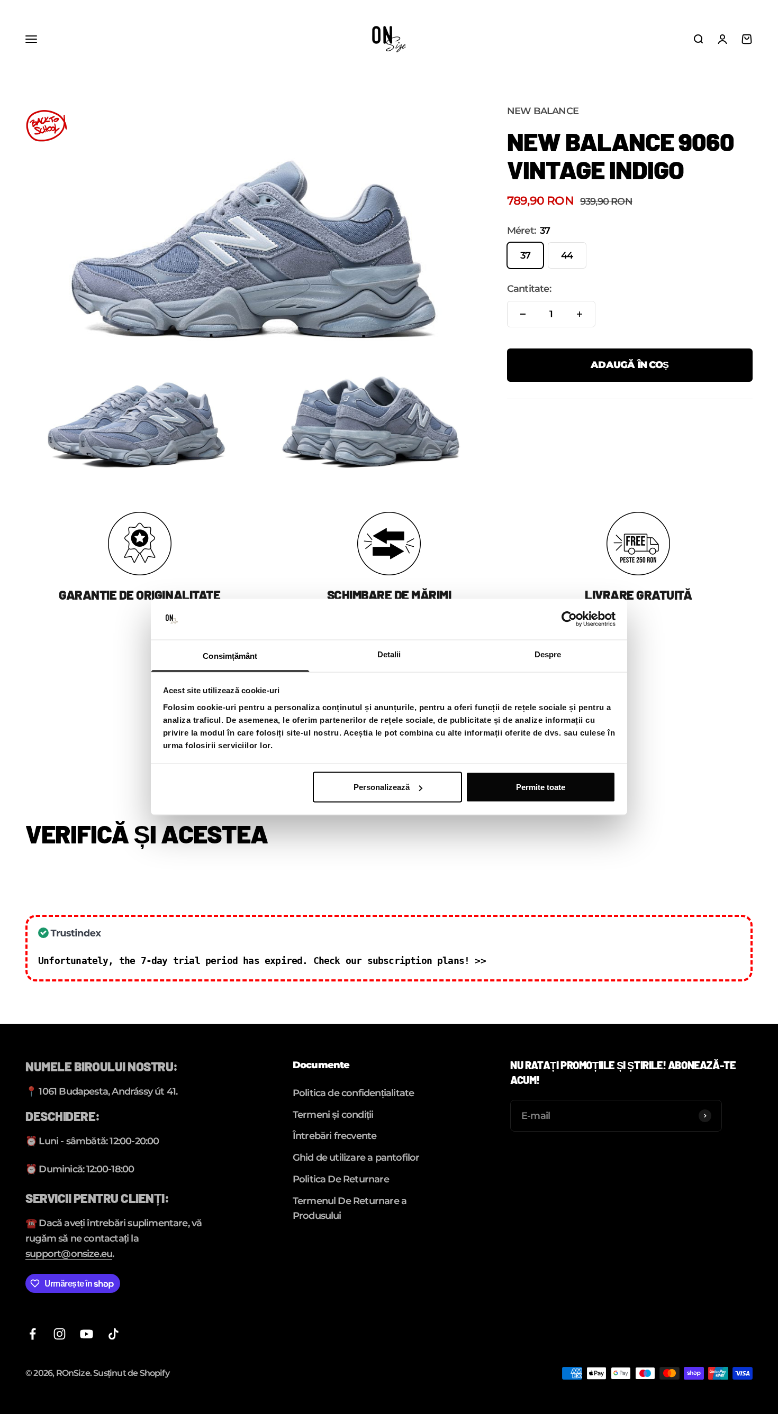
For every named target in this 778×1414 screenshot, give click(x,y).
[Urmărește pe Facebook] (32, 1334)
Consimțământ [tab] (230, 655)
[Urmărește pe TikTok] (113, 1334)
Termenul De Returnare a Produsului (349, 1208)
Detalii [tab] (389, 653)
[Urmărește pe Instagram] (59, 1334)
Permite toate (540, 787)
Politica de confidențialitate (353, 1093)
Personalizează (382, 787)
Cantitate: (529, 289)
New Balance (542, 111)
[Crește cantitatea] (579, 314)
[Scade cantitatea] (523, 314)
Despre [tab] (548, 653)
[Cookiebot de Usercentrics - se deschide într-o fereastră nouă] (569, 619)
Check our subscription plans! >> (399, 960)
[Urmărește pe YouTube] (86, 1334)
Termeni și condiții (333, 1115)
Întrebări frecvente (335, 1136)
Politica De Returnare (341, 1179)
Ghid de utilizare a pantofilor (356, 1157)
